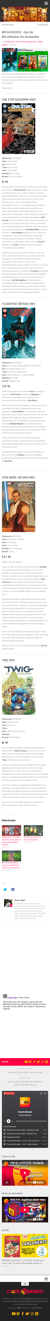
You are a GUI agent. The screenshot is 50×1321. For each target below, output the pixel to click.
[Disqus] (25, 959)
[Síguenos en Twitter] (38, 1061)
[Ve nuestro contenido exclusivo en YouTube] (26, 1061)
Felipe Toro (19, 42)
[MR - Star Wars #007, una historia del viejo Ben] (33, 830)
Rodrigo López (31, 1304)
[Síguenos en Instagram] (42, 1061)
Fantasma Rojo (30, 42)
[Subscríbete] (46, 1061)
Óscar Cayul (10, 42)
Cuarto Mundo (26, 1298)
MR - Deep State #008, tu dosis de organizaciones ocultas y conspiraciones (10, 865)
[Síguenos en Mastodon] (30, 1061)
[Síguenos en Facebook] (34, 1061)
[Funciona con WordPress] (19, 1308)
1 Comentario (42, 25)
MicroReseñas (8, 25)
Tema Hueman (37, 1308)
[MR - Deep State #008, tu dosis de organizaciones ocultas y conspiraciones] (11, 855)
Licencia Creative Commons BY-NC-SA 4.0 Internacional (26, 1301)
